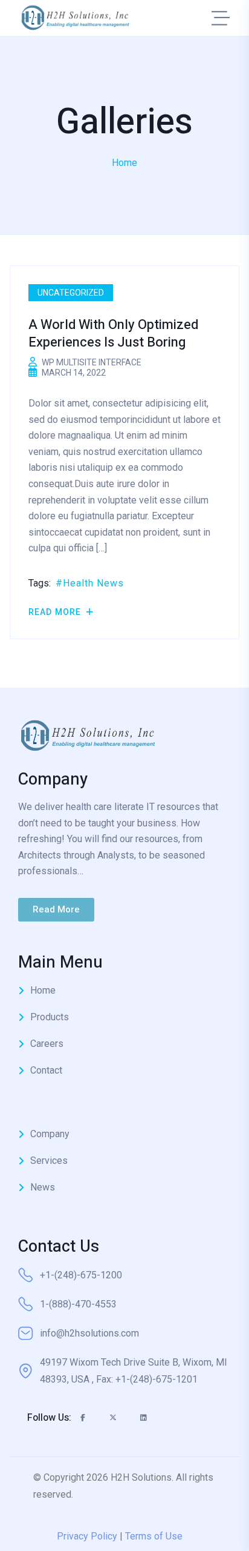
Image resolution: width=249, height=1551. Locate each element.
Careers (46, 1043)
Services (49, 1160)
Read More (55, 612)
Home (124, 162)
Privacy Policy (87, 1536)
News (42, 1187)
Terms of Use (154, 1536)
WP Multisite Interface (91, 362)
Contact (46, 1070)
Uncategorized (70, 292)
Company (50, 1134)
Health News (93, 583)
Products (49, 1017)
